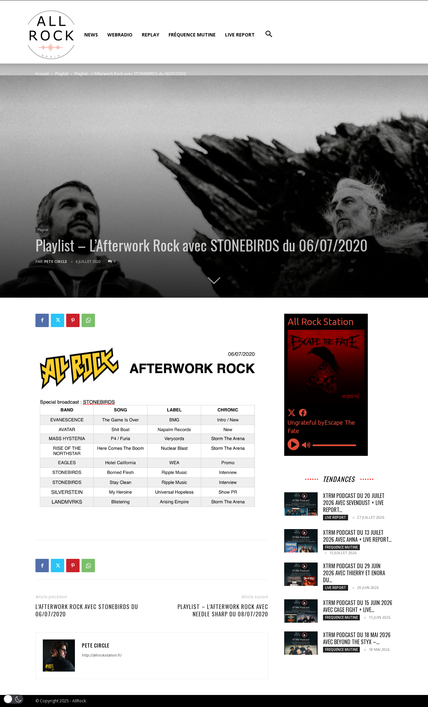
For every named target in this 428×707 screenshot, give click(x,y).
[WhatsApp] (88, 320)
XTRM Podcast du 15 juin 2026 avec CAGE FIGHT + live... (357, 606)
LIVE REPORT (335, 517)
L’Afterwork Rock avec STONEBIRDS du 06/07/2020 (86, 610)
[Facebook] (42, 320)
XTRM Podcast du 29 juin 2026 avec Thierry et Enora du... (354, 573)
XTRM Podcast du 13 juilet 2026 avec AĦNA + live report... (357, 535)
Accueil (42, 74)
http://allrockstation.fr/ (102, 655)
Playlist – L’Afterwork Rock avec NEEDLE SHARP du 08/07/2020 (223, 610)
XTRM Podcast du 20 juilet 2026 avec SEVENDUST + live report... (354, 503)
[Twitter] (57, 320)
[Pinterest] (73, 320)
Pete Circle (55, 261)
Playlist (61, 74)
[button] (13, 699)
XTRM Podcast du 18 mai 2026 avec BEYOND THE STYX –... (357, 638)
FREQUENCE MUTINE (341, 547)
